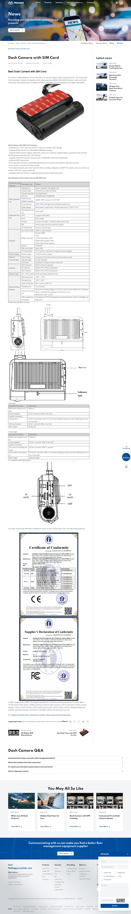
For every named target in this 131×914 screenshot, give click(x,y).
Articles (23, 43)
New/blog (71, 865)
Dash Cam (45, 868)
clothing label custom (28, 911)
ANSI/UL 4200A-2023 (98, 909)
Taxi (56, 874)
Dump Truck (58, 879)
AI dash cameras (54, 705)
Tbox (43, 876)
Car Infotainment (47, 874)
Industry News (101, 43)
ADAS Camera (27, 201)
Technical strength (84, 879)
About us (79, 2)
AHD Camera (40, 207)
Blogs (112, 43)
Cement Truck (59, 889)
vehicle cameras (27, 707)
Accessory (45, 879)
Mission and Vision (84, 871)
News (69, 2)
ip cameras (43, 909)
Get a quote (14, 30)
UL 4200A (87, 909)
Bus (56, 876)
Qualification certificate (83, 875)
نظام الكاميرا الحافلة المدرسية (21, 909)
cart (122, 2)
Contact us (91, 2)
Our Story (82, 868)
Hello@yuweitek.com (20, 868)
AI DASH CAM (17, 906)
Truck (56, 868)
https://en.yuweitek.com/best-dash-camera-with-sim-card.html (42, 721)
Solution (58, 865)
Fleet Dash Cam (69, 906)
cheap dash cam (43, 906)
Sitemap (79, 898)
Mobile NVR (90, 906)
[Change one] (120, 900)
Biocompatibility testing (29, 906)
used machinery (80, 906)
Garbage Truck (59, 882)
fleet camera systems (55, 909)
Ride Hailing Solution (58, 886)
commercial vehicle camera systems (73, 909)
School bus (58, 871)
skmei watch (16, 911)
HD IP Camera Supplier (56, 906)
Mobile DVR (45, 871)
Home (38, 2)
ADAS (55, 80)
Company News (87, 43)
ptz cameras (34, 909)
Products (48, 2)
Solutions (59, 2)
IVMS (96, 906)
